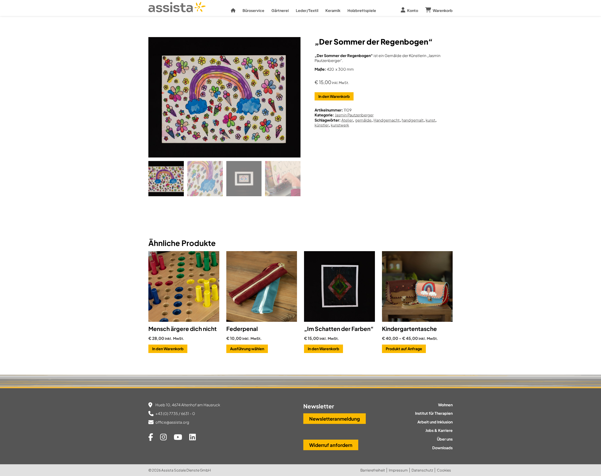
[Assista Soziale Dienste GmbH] (177, 9)
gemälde (363, 120)
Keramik (332, 10)
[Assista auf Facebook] (150, 437)
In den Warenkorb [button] (168, 348)
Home (233, 9)
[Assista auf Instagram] (163, 437)
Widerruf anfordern (330, 445)
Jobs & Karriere (439, 430)
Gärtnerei (280, 10)
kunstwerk (340, 125)
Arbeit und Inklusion (435, 421)
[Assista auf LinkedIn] (192, 437)
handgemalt (413, 120)
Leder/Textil (307, 10)
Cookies (444, 470)
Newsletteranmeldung (334, 419)
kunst (430, 120)
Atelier (347, 120)
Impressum (398, 470)
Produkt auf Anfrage (404, 348)
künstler (322, 125)
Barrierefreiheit (372, 470)
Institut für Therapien (434, 413)
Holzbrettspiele (361, 10)
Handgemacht (387, 120)
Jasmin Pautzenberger (354, 114)
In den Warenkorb (334, 96)
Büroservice (253, 10)
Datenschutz (422, 470)
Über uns (445, 439)
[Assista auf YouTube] (178, 437)
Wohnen (445, 404)
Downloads (442, 447)
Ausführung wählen (247, 348)
